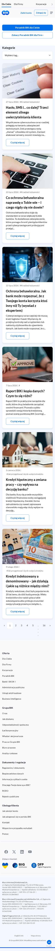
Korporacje (41, 4)
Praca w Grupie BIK (11, 742)
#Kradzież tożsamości (30, 102)
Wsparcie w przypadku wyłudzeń (17, 828)
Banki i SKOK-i (9, 681)
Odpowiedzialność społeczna (15, 724)
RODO (5, 790)
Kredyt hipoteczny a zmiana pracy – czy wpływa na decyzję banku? (26, 484)
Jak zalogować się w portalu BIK (16, 816)
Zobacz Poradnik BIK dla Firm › (27, 35)
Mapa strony (36, 936)
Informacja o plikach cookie (14, 779)
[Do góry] (49, 942)
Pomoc (5, 834)
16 (44, 625)
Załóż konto (26, 13)
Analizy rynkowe (9, 753)
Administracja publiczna (13, 687)
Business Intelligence (11, 699)
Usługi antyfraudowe (11, 693)
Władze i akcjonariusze (12, 736)
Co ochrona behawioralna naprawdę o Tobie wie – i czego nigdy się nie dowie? (25, 202)
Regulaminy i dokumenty (13, 768)
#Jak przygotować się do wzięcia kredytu (25, 474)
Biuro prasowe (9, 747)
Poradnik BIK (8, 676)
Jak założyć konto (10, 811)
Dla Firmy (18, 4)
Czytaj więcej (18, 142)
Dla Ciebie (6, 4)
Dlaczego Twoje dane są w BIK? (16, 785)
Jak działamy (8, 719)
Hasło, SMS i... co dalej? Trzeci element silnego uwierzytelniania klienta (27, 112)
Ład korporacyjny (10, 730)
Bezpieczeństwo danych (13, 773)
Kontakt (6, 822)
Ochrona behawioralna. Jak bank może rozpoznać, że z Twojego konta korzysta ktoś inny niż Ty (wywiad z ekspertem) (26, 300)
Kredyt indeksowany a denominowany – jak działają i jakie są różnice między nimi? (27, 581)
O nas (4, 713)
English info (19, 936)
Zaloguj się (41, 12)
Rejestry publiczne (10, 796)
